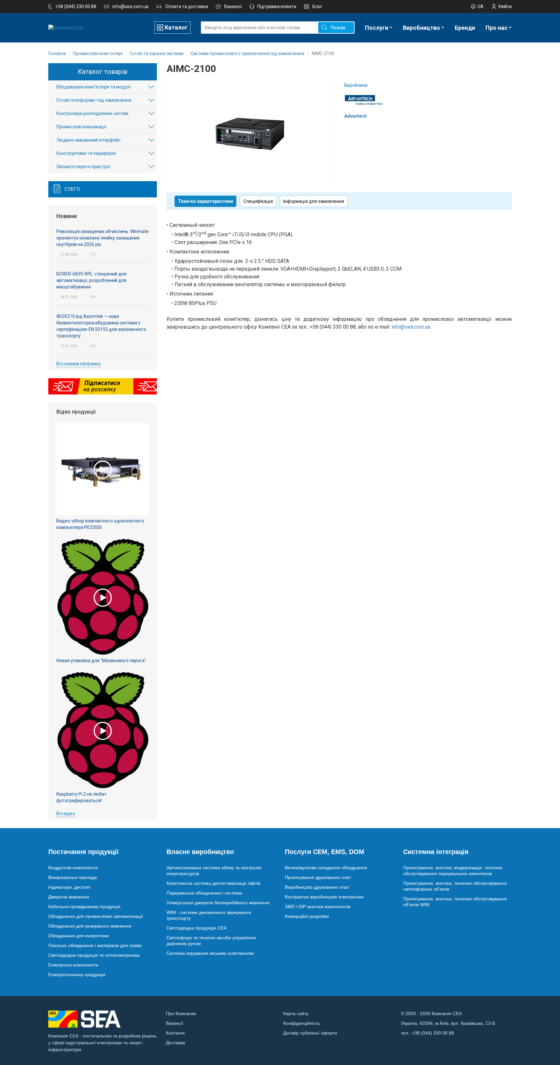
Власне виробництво (200, 851)
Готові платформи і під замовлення (93, 100)
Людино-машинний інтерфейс (88, 140)
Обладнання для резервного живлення (89, 926)
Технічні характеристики (205, 201)
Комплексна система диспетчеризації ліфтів (213, 883)
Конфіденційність (301, 1023)
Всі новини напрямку (78, 363)
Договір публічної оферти (310, 1033)
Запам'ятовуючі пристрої (83, 166)
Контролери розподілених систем (92, 113)
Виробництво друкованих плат (317, 887)
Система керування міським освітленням (210, 953)
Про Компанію (181, 1013)
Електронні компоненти (73, 964)
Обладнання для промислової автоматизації (95, 916)
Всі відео (65, 813)
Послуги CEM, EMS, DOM (324, 851)
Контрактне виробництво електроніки (324, 896)
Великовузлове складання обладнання (326, 867)
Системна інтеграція (436, 851)
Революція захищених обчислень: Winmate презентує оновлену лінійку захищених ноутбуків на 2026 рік (102, 238)
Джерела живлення (68, 896)
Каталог (176, 27)
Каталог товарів (102, 72)
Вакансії (233, 6)
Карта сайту (296, 1013)
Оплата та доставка (186, 6)
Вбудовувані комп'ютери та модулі (93, 86)
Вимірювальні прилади (72, 877)
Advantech (355, 116)
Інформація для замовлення (313, 201)
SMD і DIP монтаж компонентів (317, 906)
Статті (72, 189)
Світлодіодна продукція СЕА (197, 927)
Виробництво (421, 27)
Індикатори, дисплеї (69, 887)
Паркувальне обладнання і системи (204, 892)
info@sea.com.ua (130, 6)
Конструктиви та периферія (86, 153)
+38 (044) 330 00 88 (75, 6)
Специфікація (258, 201)
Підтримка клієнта (276, 6)
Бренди (465, 27)
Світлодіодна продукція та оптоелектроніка (94, 955)
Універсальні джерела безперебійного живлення (218, 902)
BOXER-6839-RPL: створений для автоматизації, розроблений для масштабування (91, 280)
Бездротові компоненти (73, 867)
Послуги (376, 27)
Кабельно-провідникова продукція (84, 906)
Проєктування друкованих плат (318, 877)
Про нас (496, 27)
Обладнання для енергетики (78, 935)
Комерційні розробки (307, 916)
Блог (317, 6)
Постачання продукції (83, 851)
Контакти (175, 1033)
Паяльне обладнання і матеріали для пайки (95, 945)
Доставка (175, 1042)
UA (480, 6)
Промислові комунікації (81, 126)
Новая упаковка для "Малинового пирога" (101, 660)
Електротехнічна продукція (76, 974)
